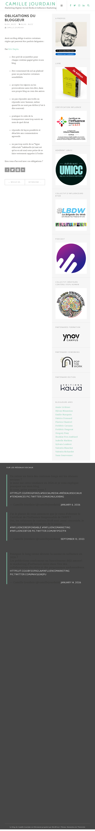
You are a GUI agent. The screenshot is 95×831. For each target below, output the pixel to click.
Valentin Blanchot (64, 448)
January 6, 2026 (70, 504)
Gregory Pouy (62, 433)
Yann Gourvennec (64, 455)
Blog (7, 24)
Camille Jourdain (31, 4)
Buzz (13, 24)
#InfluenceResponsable (25, 527)
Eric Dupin (13, 49)
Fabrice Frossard (63, 418)
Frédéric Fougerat (64, 429)
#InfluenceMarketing (56, 527)
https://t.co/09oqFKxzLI (25, 493)
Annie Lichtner (62, 407)
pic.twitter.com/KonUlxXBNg (45, 496)
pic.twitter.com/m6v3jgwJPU (28, 574)
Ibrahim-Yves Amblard (66, 437)
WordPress (55, 827)
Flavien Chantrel (63, 422)
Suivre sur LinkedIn (65, 54)
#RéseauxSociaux (70, 493)
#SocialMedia (50, 493)
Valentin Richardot (64, 452)
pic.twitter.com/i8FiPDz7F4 (49, 530)
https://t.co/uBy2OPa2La (25, 570)
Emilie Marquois (63, 415)
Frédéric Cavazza (64, 426)
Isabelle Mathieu (63, 440)
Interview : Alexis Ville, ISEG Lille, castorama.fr (36, 182)
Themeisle (81, 827)
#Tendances (18, 496)
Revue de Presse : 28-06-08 (18, 182)
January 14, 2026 (71, 582)
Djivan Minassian (64, 411)
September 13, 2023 (72, 539)
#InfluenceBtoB (20, 530)
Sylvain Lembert (63, 444)
